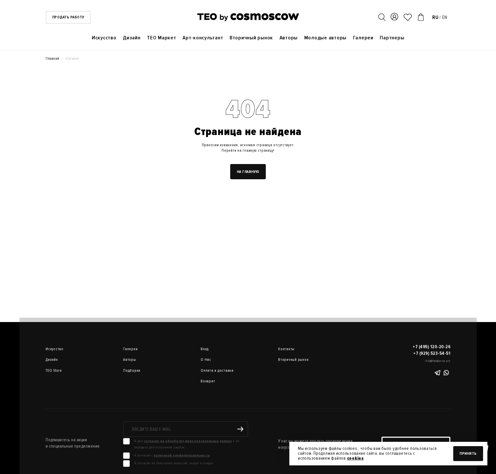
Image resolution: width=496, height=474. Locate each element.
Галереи (363, 37)
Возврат (208, 381)
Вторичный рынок (251, 37)
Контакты (286, 349)
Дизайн (132, 37)
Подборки (131, 370)
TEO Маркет (161, 37)
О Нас (206, 359)
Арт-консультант (203, 37)
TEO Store (54, 370)
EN (445, 17)
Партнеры (392, 37)
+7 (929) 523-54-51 (431, 353)
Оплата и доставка (217, 370)
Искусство (104, 37)
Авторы (289, 37)
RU (435, 17)
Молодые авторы (325, 37)
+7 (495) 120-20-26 (431, 346)
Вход (205, 349)
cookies (355, 458)
